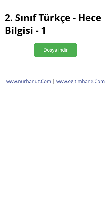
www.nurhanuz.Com (28, 81)
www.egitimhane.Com (80, 81)
